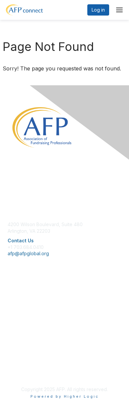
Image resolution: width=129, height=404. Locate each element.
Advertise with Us (26, 373)
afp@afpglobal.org (28, 253)
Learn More (20, 310)
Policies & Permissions (32, 360)
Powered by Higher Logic (64, 396)
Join (12, 297)
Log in (98, 10)
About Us (17, 353)
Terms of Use (22, 366)
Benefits (16, 303)
